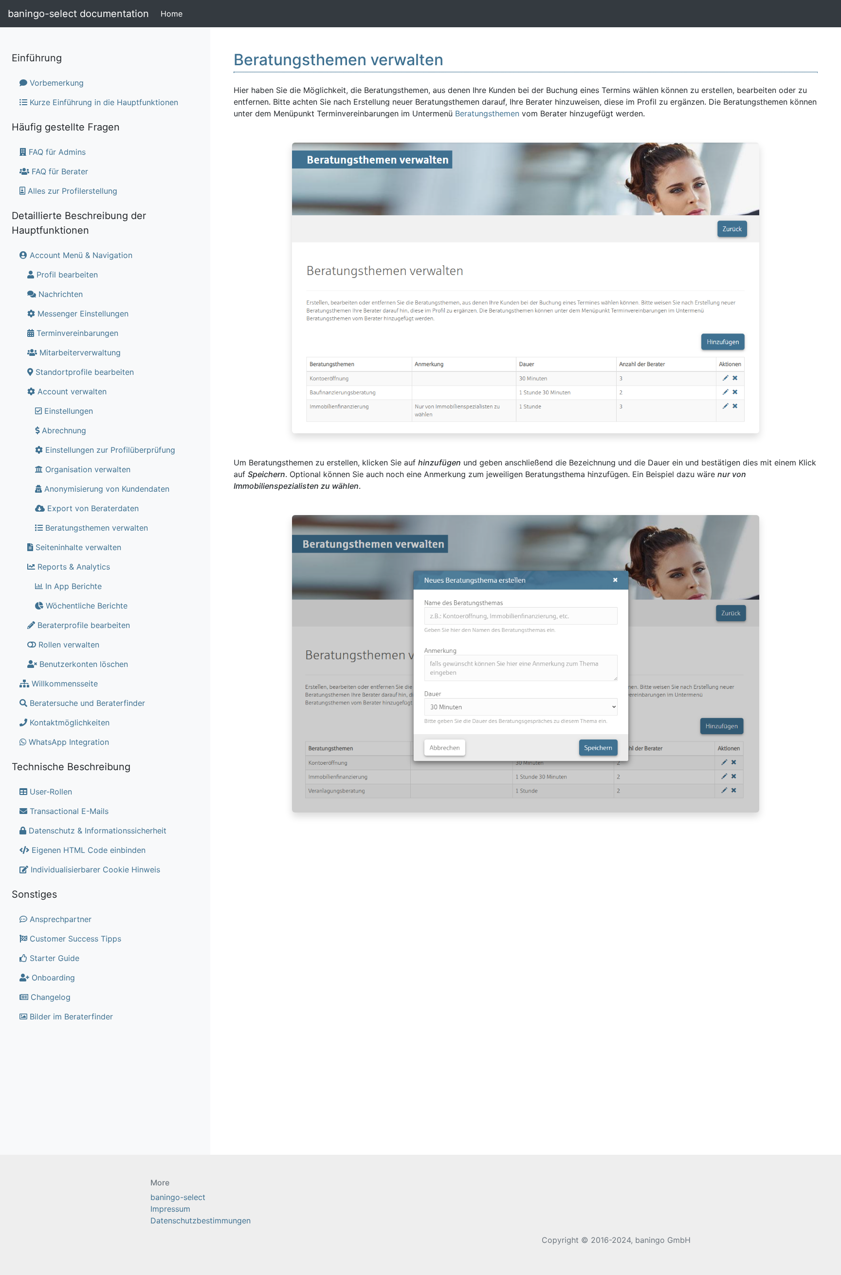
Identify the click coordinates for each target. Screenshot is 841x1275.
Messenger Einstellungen (81, 313)
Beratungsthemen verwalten (95, 528)
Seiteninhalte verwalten (77, 547)
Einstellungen (67, 411)
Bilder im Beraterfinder (70, 1016)
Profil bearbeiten (66, 274)
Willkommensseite (63, 683)
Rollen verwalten (67, 644)
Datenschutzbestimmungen (200, 1220)
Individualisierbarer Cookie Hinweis (94, 869)
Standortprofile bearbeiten (83, 372)
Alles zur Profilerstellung (71, 191)
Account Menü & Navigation (79, 255)
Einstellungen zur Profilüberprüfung (109, 450)
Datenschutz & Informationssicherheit (96, 830)
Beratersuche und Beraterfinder (86, 703)
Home (173, 13)
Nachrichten (59, 294)
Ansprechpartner (59, 919)
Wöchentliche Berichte (85, 605)
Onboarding (52, 977)
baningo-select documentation (78, 13)
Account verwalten (71, 391)
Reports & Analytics (72, 567)
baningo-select (177, 1197)
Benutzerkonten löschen (82, 664)
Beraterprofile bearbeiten (82, 625)
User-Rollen (49, 791)
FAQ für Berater (58, 171)
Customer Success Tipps (74, 938)
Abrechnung (62, 430)
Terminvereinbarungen (76, 333)
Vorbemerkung (55, 83)
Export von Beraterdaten (92, 508)
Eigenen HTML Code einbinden (87, 850)
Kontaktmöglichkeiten (68, 722)
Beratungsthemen (487, 113)
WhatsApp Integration (67, 742)
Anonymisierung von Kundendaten (105, 489)
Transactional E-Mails (68, 811)
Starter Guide (53, 958)
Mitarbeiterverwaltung (79, 352)
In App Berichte (72, 586)
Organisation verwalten (86, 469)
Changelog (49, 997)
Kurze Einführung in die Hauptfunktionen (102, 102)
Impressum (170, 1209)
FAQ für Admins (56, 152)
